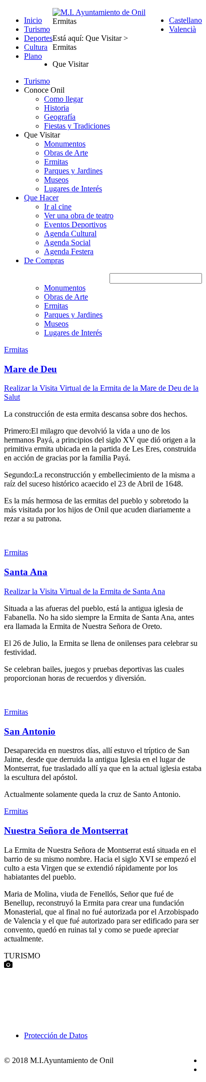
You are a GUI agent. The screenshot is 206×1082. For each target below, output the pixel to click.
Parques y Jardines (73, 170)
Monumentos (65, 144)
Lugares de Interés (73, 188)
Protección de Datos (56, 1035)
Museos (56, 179)
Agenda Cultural (70, 233)
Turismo (37, 29)
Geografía (60, 117)
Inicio (33, 20)
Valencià (182, 29)
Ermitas (56, 161)
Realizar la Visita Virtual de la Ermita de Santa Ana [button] (84, 591)
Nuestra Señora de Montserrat (66, 830)
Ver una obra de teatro (79, 215)
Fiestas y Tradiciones (77, 126)
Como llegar (63, 99)
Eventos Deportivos (75, 224)
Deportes (38, 38)
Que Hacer (41, 197)
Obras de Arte (66, 153)
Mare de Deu (30, 369)
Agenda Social (67, 242)
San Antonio (30, 731)
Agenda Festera (69, 251)
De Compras (44, 260)
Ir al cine (58, 206)
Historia (56, 108)
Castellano (185, 20)
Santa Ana (26, 572)
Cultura (36, 47)
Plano (33, 56)
